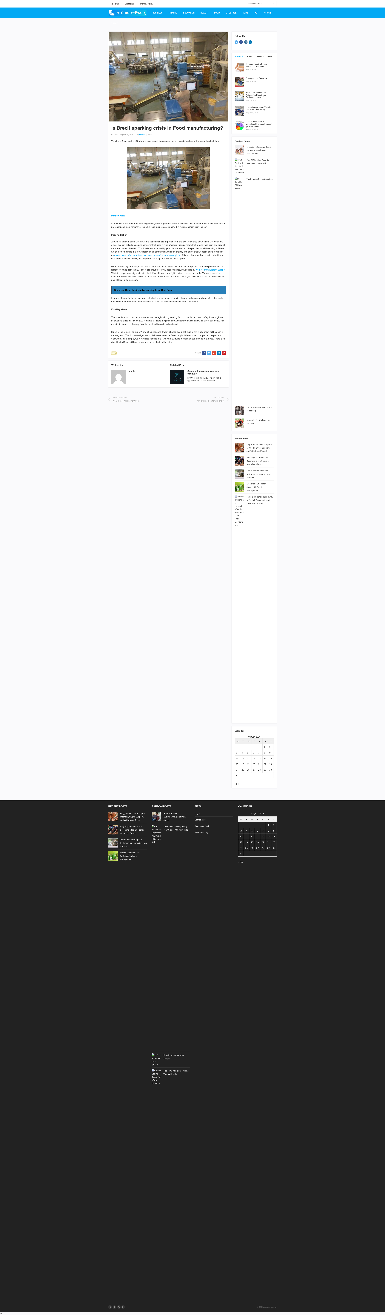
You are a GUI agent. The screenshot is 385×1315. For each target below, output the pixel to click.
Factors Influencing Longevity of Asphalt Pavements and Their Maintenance (259, 500)
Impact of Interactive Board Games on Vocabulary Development (258, 150)
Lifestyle (231, 12)
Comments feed (202, 826)
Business (157, 12)
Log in (197, 813)
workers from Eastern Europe (210, 269)
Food (217, 12)
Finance (173, 12)
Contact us (129, 3)
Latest (249, 56)
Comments (259, 56)
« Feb (237, 783)
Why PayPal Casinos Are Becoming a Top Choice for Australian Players (258, 461)
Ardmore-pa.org (269, 1307)
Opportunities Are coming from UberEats (203, 372)
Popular (239, 56)
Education (188, 12)
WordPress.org (201, 832)
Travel (115, 23)
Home (116, 3)
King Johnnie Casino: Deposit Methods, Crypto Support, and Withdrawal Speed (259, 447)
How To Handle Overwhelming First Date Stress (174, 816)
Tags (269, 56)
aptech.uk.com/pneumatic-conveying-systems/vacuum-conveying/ (147, 255)
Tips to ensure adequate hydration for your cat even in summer (259, 474)
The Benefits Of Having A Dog (259, 179)
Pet (256, 12)
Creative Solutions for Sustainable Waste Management (256, 487)
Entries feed (200, 819)
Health (204, 12)
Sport (267, 12)
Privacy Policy (146, 3)
